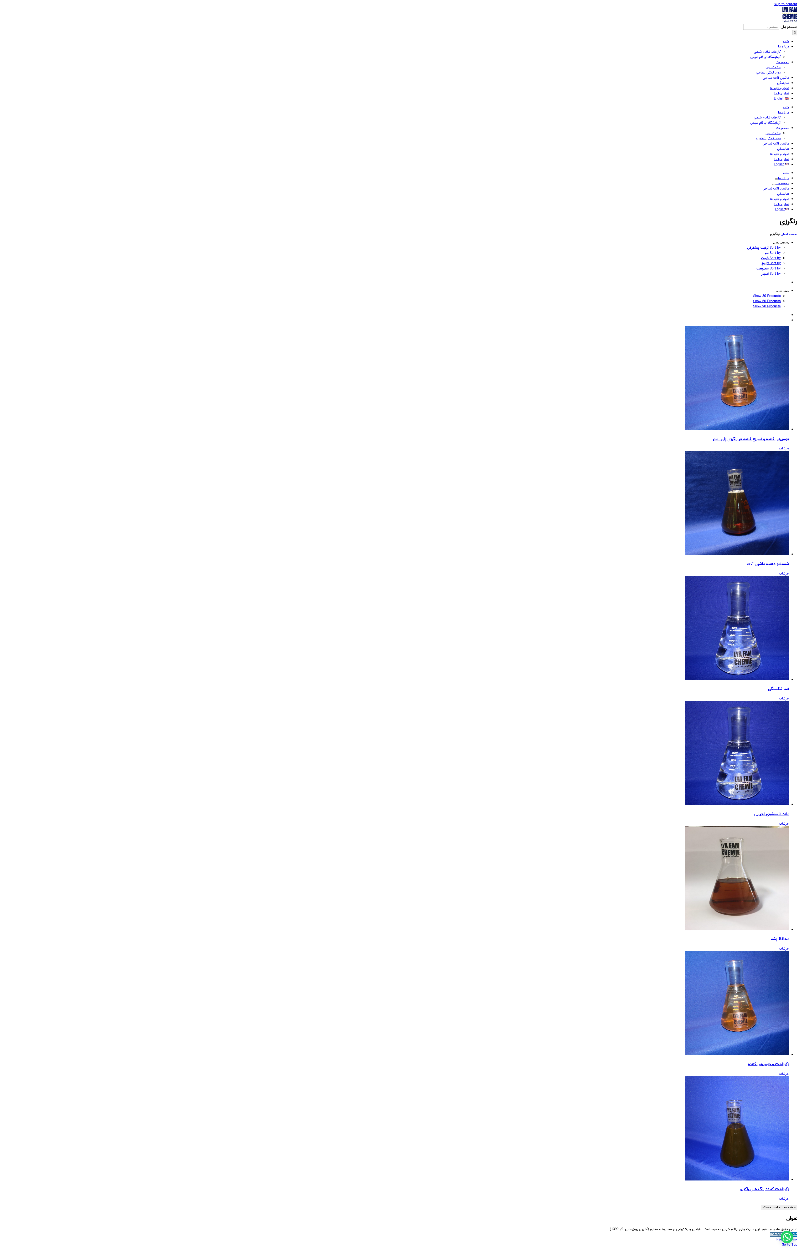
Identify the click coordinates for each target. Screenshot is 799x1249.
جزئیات (784, 448)
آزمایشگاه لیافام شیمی (765, 57)
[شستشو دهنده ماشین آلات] (395, 504)
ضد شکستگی (778, 689)
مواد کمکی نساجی (768, 72)
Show (767, 296)
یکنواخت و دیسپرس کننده (768, 1064)
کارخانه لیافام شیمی (767, 51)
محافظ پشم (780, 939)
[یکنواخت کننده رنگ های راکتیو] (395, 1129)
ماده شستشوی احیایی (771, 814)
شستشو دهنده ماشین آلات (768, 564)
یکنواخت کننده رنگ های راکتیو (764, 1189)
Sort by (764, 247)
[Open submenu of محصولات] (774, 184)
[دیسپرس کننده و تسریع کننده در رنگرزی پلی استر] (395, 379)
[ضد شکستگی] (395, 629)
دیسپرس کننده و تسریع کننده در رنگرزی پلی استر (751, 439)
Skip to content (785, 4)
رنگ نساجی (773, 67)
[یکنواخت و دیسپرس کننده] (395, 1004)
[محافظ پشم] (395, 879)
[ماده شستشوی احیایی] (395, 754)
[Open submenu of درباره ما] (776, 179)
